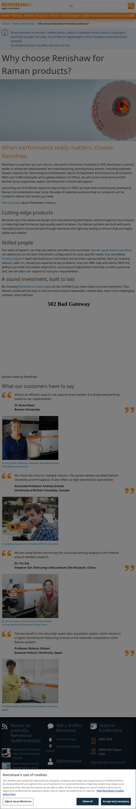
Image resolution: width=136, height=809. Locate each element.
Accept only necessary (116, 801)
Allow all (88, 801)
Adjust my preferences (18, 801)
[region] (68, 789)
